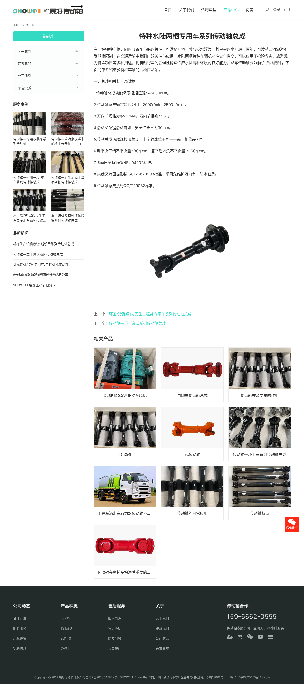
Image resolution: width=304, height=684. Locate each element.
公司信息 (24, 76)
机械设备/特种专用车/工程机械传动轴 (41, 264)
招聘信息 (19, 648)
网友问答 (114, 638)
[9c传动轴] (192, 434)
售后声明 (114, 628)
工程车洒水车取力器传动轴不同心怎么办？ (127, 513)
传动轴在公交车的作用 (260, 395)
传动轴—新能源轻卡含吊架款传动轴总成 (67, 179)
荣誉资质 (24, 88)
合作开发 (19, 618)
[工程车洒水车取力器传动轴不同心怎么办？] (125, 493)
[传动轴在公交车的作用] (260, 374)
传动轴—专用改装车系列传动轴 (29, 141)
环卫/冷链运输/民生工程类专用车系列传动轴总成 (150, 314)
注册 (287, 9)
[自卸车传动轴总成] (192, 374)
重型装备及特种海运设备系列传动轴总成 (67, 217)
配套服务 (19, 628)
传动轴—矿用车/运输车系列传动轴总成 (28, 179)
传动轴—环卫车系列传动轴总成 (259, 454)
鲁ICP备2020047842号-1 (103, 677)
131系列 (67, 628)
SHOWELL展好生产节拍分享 (34, 285)
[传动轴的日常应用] (192, 493)
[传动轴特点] (260, 493)
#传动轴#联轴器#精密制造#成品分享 (40, 275)
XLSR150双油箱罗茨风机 (125, 395)
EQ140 (66, 638)
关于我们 (186, 9)
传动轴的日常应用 (192, 513)
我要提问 (48, 36)
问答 (249, 9)
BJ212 (65, 618)
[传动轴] (125, 434)
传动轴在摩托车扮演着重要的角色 (126, 572)
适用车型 (208, 9)
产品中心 (231, 9)
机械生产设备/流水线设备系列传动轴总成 (43, 244)
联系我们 (24, 64)
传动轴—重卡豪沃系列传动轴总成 (137, 323)
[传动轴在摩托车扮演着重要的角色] (125, 551)
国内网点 (114, 618)
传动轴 (125, 454)
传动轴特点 (259, 513)
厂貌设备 (19, 638)
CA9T (65, 648)
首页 (168, 9)
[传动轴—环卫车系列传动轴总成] (260, 434)
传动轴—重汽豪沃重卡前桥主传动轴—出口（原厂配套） (67, 141)
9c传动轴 (192, 454)
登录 (276, 9)
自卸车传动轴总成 (192, 395)
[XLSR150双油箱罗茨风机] (125, 374)
